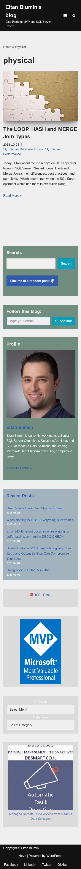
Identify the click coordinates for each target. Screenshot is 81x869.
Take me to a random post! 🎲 (32, 281)
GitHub (62, 864)
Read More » (12, 195)
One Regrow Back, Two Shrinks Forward (35, 508)
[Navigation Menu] (65, 15)
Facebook (11, 864)
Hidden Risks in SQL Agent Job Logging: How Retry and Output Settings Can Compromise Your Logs (38, 553)
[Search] (74, 15)
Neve (22, 856)
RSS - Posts (42, 595)
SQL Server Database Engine (23, 149)
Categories (40, 717)
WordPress (54, 856)
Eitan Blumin (19, 427)
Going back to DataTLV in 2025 (28, 570)
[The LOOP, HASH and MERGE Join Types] (40, 96)
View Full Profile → (19, 468)
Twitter (46, 864)
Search (66, 263)
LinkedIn (30, 864)
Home (7, 46)
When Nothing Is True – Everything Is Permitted (39, 520)
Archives (40, 701)
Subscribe (63, 321)
